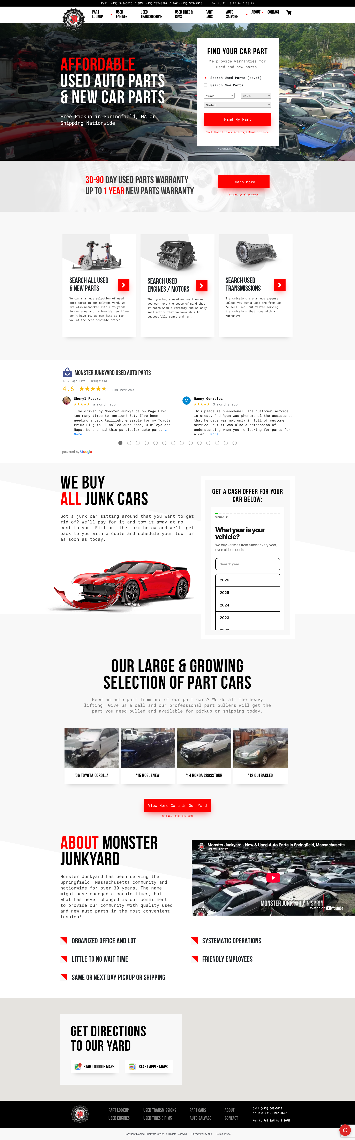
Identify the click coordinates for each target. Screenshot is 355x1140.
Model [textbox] (211, 105)
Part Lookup (97, 14)
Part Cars (209, 14)
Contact (273, 12)
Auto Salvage (232, 14)
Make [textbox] (247, 96)
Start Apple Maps (153, 1067)
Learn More (244, 181)
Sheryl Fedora (87, 398)
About (255, 12)
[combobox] (219, 96)
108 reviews (123, 390)
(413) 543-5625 (116, 3)
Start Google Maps (99, 1067)
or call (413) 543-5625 (243, 194)
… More (212, 434)
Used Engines (121, 14)
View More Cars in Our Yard (177, 805)
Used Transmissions (151, 14)
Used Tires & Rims (184, 14)
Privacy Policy (199, 1134)
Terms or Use (223, 1134)
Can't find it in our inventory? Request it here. (238, 132)
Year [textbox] (210, 96)
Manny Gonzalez (208, 398)
